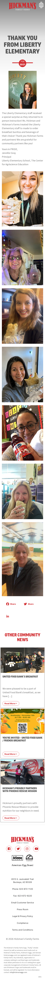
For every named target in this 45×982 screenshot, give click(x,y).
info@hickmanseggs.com (18, 972)
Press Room (22, 909)
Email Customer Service (22, 902)
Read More (9, 703)
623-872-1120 (26, 889)
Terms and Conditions (22, 930)
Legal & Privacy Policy (22, 916)
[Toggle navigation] (1, 15)
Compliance (22, 923)
